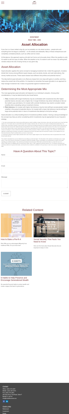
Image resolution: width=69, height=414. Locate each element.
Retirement (6, 409)
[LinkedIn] (7, 401)
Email (3, 166)
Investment (6, 411)
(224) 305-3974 (11, 391)
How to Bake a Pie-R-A (11, 239)
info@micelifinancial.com (10, 398)
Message (4, 177)
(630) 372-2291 (11, 389)
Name (3, 155)
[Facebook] (4, 401)
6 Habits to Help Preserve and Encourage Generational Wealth (15, 279)
